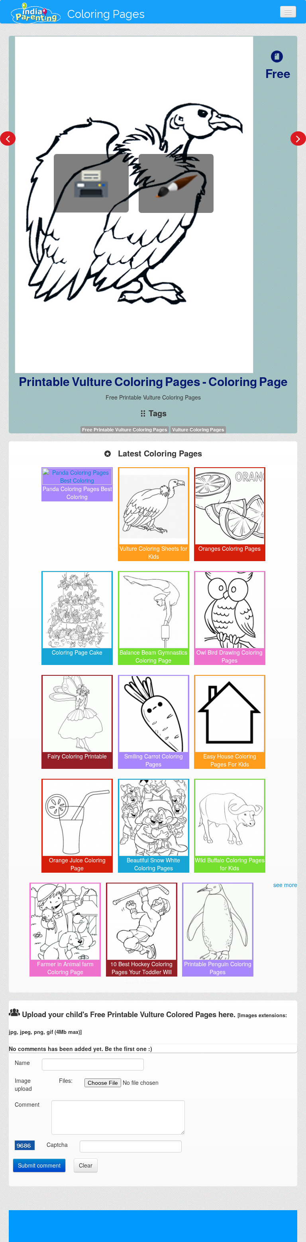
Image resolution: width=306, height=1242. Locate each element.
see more (285, 885)
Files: (66, 1080)
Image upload (23, 1084)
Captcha (57, 1144)
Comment (27, 1104)
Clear (85, 1165)
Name (22, 1063)
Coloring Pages (106, 14)
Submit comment (39, 1165)
